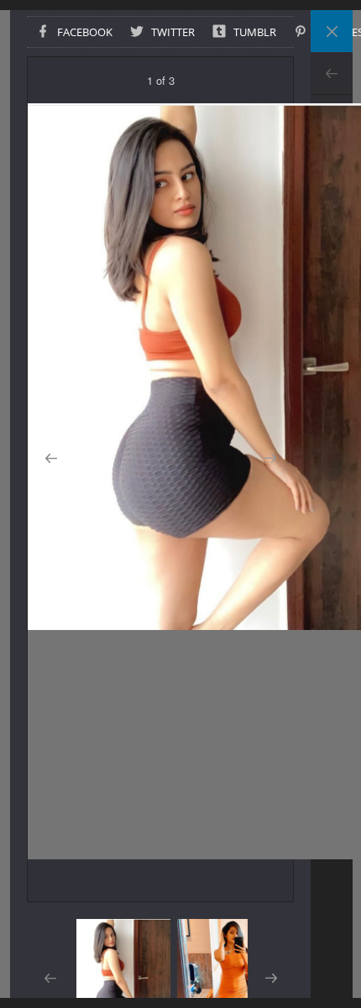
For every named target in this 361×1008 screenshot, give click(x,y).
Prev (332, 73)
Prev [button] (51, 459)
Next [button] (270, 459)
